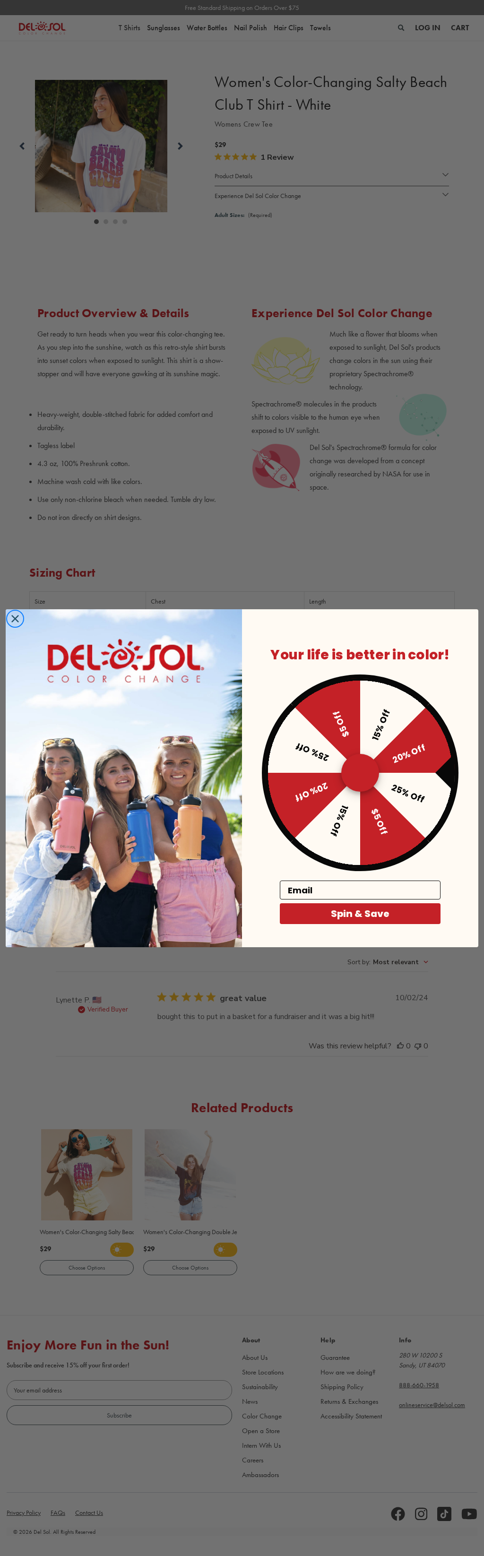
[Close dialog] (15, 618)
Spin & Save (360, 913)
